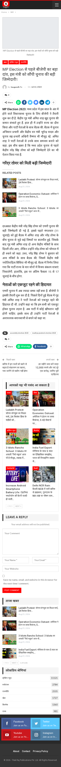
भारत (9, 393)
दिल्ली (36, 468)
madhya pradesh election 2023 (44, 333)
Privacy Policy (40, 751)
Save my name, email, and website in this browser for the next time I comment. (30, 581)
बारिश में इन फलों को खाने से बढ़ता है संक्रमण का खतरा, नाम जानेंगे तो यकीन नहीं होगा (14, 367)
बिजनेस (36, 430)
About (16, 751)
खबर (5, 62)
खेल (4, 698)
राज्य (4, 711)
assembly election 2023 (19, 333)
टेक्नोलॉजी (10, 468)
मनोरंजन (5, 684)
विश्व (35, 393)
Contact (26, 751)
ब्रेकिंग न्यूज (14, 62)
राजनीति (24, 62)
